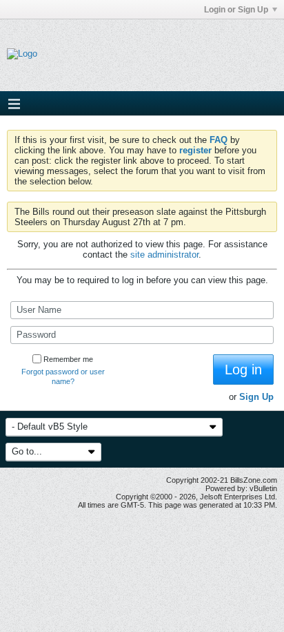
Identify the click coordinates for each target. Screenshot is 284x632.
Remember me (68, 359)
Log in (243, 369)
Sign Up (256, 397)
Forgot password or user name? (63, 376)
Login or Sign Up (236, 10)
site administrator (164, 254)
